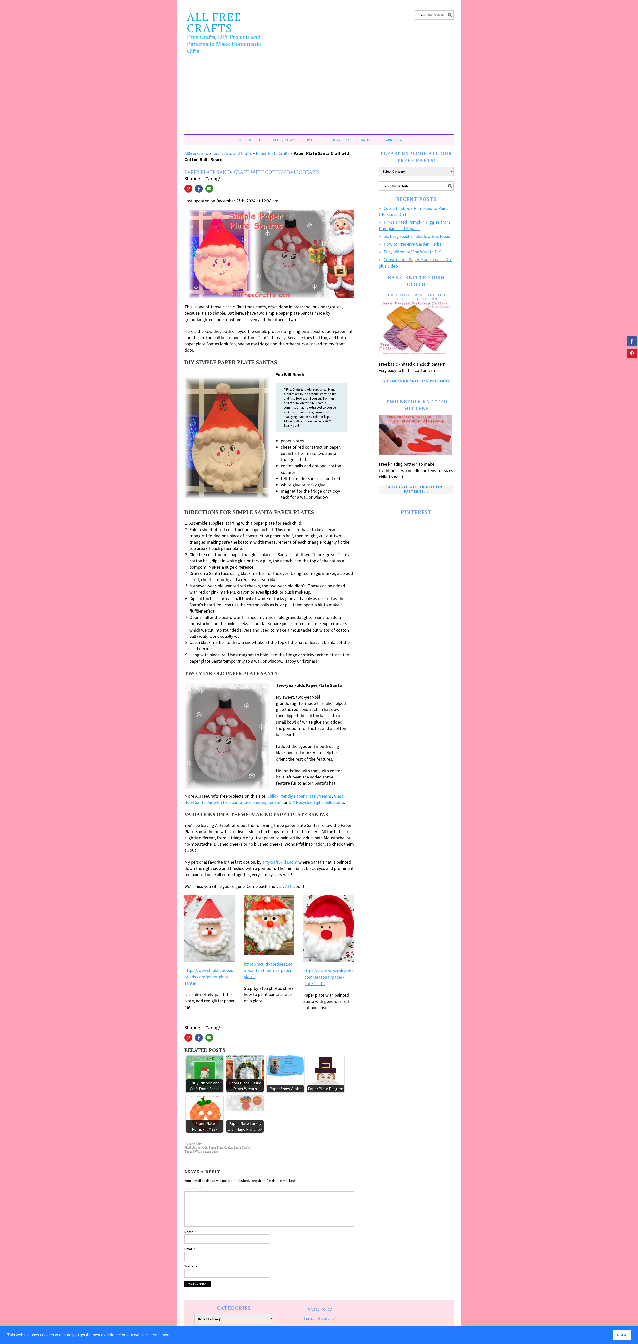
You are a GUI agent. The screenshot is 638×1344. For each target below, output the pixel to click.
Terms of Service (319, 1318)
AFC (289, 886)
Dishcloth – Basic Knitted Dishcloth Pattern (416, 297)
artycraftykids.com (280, 862)
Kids (216, 153)
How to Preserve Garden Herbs (412, 244)
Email (189, 1249)
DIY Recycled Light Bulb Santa (316, 802)
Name (190, 1232)
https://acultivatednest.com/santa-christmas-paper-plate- (268, 970)
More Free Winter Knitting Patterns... (416, 489)
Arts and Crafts (238, 153)
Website (191, 1266)
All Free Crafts (214, 22)
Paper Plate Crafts (273, 153)
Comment (193, 1188)
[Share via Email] (209, 189)
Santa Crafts (242, 1147)
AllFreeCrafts (196, 153)
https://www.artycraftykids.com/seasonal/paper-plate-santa (328, 977)
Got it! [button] (622, 1335)
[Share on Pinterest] (188, 189)
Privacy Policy (319, 1309)
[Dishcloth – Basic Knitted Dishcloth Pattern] (416, 328)
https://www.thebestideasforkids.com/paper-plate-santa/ (209, 976)
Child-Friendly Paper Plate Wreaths (299, 796)
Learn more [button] (161, 1335)
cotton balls (210, 1151)
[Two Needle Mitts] (416, 435)
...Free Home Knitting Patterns (416, 381)
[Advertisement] (319, 97)
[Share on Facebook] (199, 189)
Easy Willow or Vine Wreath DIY (412, 252)
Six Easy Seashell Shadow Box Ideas (417, 236)
